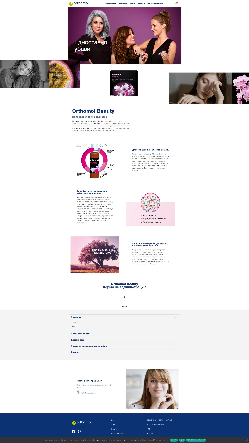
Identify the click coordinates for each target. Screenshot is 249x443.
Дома (112, 420)
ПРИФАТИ (174, 440)
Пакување (76, 317)
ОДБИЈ (182, 440)
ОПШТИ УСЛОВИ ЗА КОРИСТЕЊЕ (159, 420)
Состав (74, 352)
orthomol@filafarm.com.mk (86, 393)
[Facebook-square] (73, 431)
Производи (122, 3)
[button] (124, 317)
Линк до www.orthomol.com (156, 424)
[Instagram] (80, 431)
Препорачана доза (81, 334)
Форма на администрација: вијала (89, 346)
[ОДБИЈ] (245, 440)
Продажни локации (155, 3)
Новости (141, 3)
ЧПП (148, 429)
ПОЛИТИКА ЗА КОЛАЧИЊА (196, 440)
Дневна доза (77, 340)
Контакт (150, 433)
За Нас (132, 3)
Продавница (110, 3)
